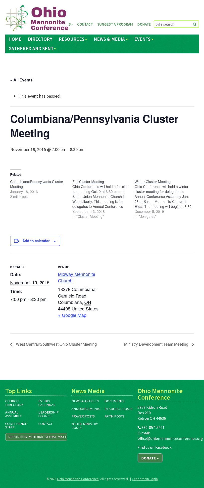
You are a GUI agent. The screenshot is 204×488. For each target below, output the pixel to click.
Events (142, 39)
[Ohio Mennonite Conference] (37, 18)
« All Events (21, 80)
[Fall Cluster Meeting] (103, 199)
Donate (144, 24)
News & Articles (85, 401)
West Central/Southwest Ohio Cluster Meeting (56, 344)
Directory (40, 39)
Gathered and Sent (30, 48)
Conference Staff (16, 425)
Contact (85, 24)
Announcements (85, 409)
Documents (114, 401)
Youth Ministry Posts (84, 426)
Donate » (150, 457)
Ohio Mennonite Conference (78, 479)
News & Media (109, 39)
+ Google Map (72, 315)
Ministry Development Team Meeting (156, 344)
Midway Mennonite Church (76, 277)
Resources (71, 39)
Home (14, 39)
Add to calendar (36, 240)
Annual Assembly (13, 414)
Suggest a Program (115, 24)
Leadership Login (145, 479)
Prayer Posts (83, 416)
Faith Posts (114, 416)
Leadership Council (48, 414)
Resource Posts (118, 409)
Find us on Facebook (154, 447)
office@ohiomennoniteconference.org (170, 438)
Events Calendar (46, 403)
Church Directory (14, 403)
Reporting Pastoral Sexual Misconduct (43, 437)
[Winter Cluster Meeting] (166, 199)
